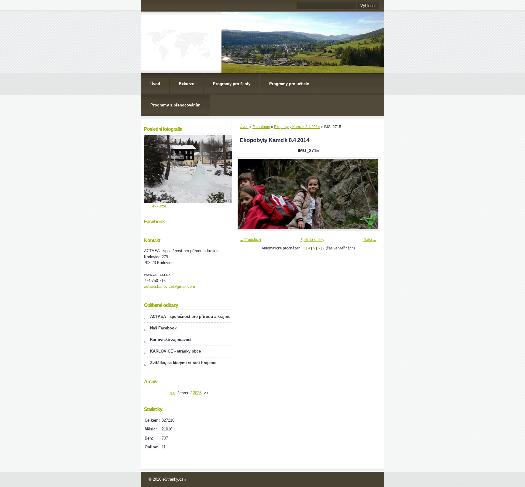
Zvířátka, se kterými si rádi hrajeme (183, 362)
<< (172, 393)
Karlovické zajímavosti (171, 339)
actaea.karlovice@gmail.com (169, 286)
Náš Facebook (163, 328)
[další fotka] (369, 194)
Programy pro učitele (289, 84)
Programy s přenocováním (175, 105)
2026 (197, 393)
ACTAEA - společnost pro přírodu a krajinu (190, 316)
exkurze (159, 206)
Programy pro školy (231, 84)
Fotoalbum (261, 127)
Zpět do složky (312, 240)
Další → (369, 240)
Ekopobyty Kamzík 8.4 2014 (297, 127)
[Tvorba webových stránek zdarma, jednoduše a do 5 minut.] (186, 479)
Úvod (155, 84)
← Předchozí (250, 240)
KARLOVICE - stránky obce (175, 351)
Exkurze (186, 84)
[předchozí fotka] (246, 194)
